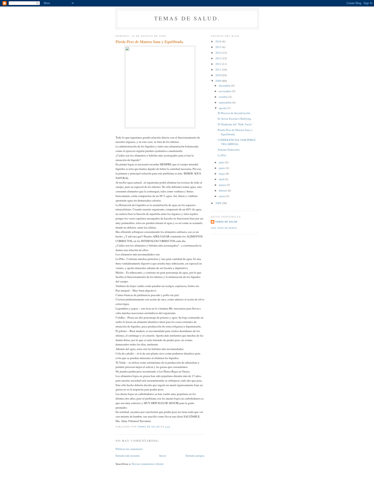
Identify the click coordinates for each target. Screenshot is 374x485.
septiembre (225, 102)
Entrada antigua (195, 456)
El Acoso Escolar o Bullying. (235, 119)
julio (222, 162)
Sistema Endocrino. (229, 149)
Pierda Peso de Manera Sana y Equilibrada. (235, 132)
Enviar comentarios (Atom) (147, 464)
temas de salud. (187, 18)
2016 (218, 41)
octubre (223, 97)
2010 (218, 75)
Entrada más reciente (128, 456)
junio (222, 168)
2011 (218, 69)
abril (222, 179)
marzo (223, 185)
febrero (223, 190)
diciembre (225, 85)
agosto (223, 108)
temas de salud (226, 222)
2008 (218, 203)
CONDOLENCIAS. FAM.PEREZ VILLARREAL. (237, 142)
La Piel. (222, 155)
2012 (218, 64)
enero (222, 196)
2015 (218, 47)
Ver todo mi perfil (224, 228)
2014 (218, 53)
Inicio (162, 456)
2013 (218, 58)
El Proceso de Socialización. (234, 113)
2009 (218, 81)
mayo (222, 174)
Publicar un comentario (129, 449)
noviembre (225, 91)
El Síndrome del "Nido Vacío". (235, 124)
